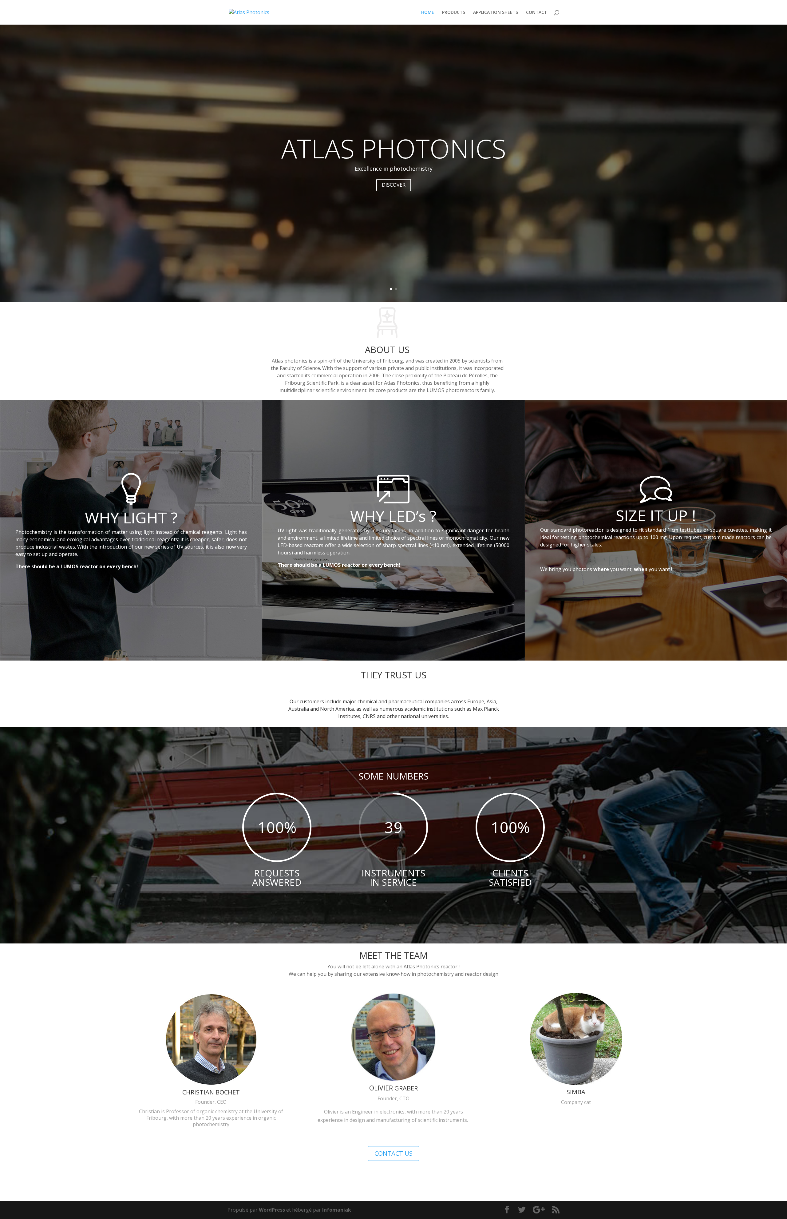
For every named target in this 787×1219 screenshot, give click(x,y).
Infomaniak (336, 1209)
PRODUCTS (453, 12)
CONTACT (536, 12)
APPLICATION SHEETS (495, 12)
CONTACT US (393, 1153)
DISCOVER (393, 184)
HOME (427, 12)
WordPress (272, 1209)
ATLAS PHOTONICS (393, 148)
